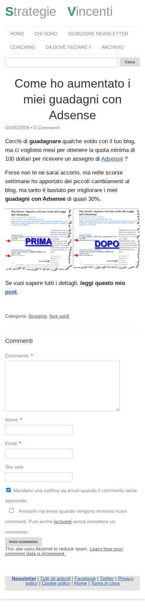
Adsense (112, 159)
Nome (13, 419)
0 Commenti (47, 127)
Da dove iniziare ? (68, 47)
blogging (38, 316)
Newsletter (24, 578)
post (11, 292)
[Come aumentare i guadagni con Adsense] (72, 269)
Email (13, 443)
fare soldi (59, 316)
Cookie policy (56, 583)
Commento (19, 355)
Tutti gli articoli (55, 578)
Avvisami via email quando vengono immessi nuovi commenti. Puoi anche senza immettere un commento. (66, 521)
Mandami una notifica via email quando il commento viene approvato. (71, 496)
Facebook (85, 578)
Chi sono (46, 33)
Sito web (14, 467)
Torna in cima (105, 583)
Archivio (113, 47)
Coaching (22, 47)
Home (17, 33)
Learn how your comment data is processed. (64, 551)
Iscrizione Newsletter (98, 33)
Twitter (107, 578)
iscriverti (62, 521)
